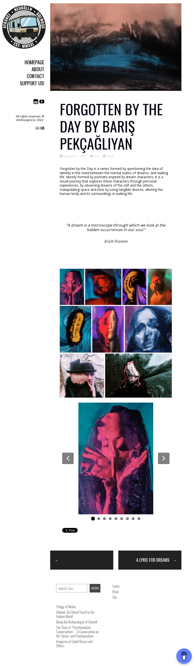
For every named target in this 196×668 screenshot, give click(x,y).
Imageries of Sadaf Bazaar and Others (74, 643)
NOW (95, 588)
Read (115, 591)
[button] (68, 458)
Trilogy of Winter (66, 606)
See (96, 156)
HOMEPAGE (34, 62)
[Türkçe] (42, 129)
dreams (110, 156)
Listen (116, 586)
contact (35, 76)
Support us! (32, 83)
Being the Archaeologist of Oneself (76, 621)
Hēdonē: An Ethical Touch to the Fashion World (75, 614)
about (38, 69)
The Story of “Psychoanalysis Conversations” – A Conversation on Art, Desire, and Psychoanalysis (77, 631)
